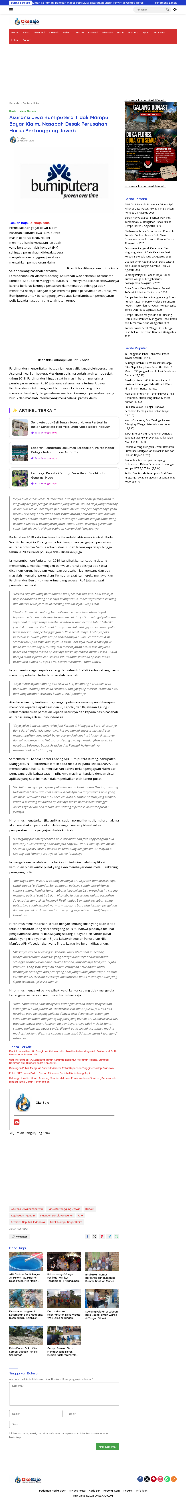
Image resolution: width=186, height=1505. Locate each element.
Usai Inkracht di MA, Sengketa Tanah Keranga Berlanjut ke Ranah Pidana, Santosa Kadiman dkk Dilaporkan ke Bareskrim (59, 1061)
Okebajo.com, (39, 223)
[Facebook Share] (87, 1236)
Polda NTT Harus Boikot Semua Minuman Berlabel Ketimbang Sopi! (49, 1073)
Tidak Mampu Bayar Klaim (66, 1222)
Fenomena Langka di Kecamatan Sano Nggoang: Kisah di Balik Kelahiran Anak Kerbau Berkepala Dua (26, 1315)
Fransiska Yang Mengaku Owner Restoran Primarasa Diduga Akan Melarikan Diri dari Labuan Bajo (149, 451)
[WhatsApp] (167, 1479)
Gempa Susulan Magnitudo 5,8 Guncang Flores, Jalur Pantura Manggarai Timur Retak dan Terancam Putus (151, 319)
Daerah (53, 32)
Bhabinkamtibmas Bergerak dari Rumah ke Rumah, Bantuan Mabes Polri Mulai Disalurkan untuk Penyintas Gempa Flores (102, 1278)
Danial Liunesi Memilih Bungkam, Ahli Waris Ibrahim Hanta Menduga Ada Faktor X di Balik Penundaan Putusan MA (63, 1053)
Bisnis (120, 32)
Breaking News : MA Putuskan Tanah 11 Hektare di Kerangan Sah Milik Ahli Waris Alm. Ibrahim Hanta (148, 384)
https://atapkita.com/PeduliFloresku (145, 100)
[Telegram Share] (109, 1236)
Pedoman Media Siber (52, 1490)
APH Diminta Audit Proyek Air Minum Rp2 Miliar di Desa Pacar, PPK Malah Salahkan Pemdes (24, 1278)
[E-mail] (16, 1123)
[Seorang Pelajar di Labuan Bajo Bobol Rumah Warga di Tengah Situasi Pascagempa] (102, 1298)
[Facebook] (140, 1479)
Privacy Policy (77, 1490)
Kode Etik (94, 1490)
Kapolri (89, 1209)
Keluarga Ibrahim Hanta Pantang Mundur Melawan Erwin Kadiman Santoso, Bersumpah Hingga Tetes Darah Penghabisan (62, 1080)
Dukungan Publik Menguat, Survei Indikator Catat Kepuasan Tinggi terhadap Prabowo (61, 1068)
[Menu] (11, 10)
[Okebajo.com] (24, 21)
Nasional (40, 32)
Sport (146, 32)
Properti (133, 32)
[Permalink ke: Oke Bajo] (13, 139)
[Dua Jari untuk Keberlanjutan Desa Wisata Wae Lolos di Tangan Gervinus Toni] (64, 1298)
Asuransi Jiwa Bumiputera (27, 1209)
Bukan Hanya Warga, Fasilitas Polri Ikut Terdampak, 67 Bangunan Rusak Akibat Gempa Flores (64, 1278)
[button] (167, 9)
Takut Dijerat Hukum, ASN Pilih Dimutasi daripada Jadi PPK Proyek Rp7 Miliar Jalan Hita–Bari (149, 437)
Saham (27, 40)
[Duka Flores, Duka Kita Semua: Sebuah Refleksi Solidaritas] (26, 1335)
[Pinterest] (154, 1479)
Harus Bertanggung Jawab (64, 1209)
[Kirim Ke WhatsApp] (116, 1236)
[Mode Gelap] (175, 10)
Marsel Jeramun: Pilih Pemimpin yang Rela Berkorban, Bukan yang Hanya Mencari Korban (149, 397)
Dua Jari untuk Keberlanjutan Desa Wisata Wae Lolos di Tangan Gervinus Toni (63, 1315)
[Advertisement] (64, 74)
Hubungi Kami (112, 1490)
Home (15, 32)
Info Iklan (141, 1490)
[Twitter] (147, 1479)
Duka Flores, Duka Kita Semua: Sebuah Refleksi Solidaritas (23, 1351)
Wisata (80, 32)
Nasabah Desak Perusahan (56, 1215)
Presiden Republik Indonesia (28, 1222)
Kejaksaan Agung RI (23, 1215)
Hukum (67, 32)
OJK (80, 1215)
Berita (26, 32)
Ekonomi (107, 32)
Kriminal (93, 32)
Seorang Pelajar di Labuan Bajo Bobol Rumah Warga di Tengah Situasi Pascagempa (101, 1315)
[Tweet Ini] (94, 1236)
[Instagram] (160, 1479)
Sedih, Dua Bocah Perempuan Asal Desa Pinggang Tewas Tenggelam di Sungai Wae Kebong (150, 477)
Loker (14, 40)
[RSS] (174, 1479)
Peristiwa (159, 32)
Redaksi (128, 1490)
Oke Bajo (21, 138)
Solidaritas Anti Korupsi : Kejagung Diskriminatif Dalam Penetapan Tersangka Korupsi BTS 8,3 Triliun (149, 464)
